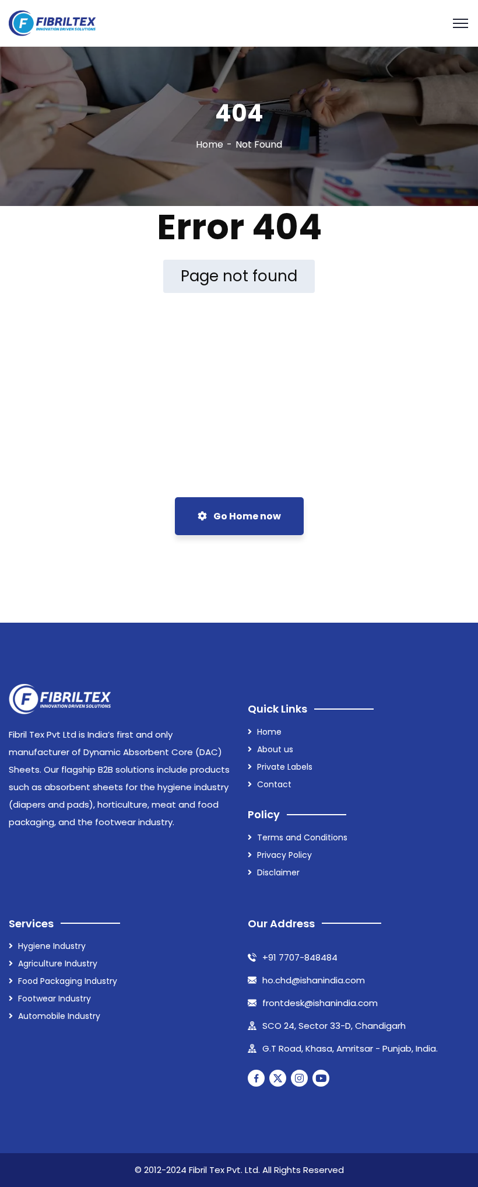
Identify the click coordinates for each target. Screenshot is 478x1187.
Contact (274, 784)
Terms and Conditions (302, 837)
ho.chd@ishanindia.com (313, 980)
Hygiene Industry (52, 946)
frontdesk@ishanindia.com (320, 1003)
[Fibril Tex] (52, 24)
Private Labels (284, 767)
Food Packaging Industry (67, 981)
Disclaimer (278, 872)
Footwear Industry (54, 998)
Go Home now (246, 516)
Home (209, 144)
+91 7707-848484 (300, 957)
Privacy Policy (284, 855)
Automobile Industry (59, 1016)
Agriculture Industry (57, 963)
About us (275, 749)
